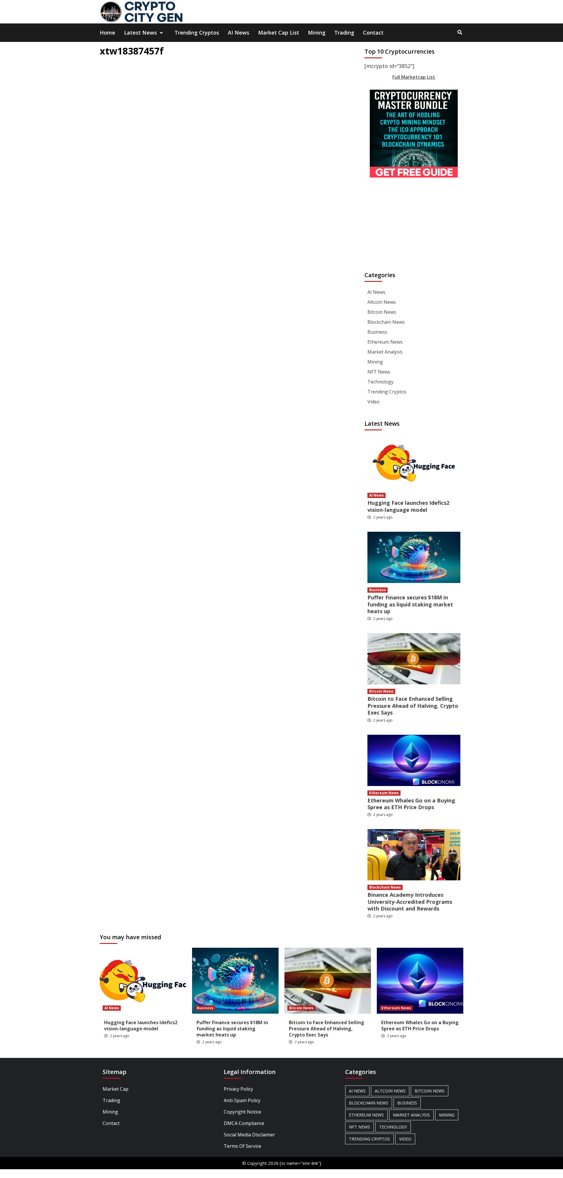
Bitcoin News (381, 312)
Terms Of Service (242, 1146)
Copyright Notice (242, 1112)
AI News (238, 32)
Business (377, 332)
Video (373, 401)
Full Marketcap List (413, 77)
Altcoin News (381, 302)
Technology (380, 382)
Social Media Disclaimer (249, 1134)
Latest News (140, 32)
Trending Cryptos (196, 32)
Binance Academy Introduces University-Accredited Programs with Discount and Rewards (409, 901)
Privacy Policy (238, 1089)
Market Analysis (385, 352)
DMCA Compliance (244, 1123)
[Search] (459, 32)
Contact (373, 32)
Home (107, 32)
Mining (316, 32)
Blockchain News (386, 322)
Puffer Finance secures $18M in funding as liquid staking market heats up (410, 604)
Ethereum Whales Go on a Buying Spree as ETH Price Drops (411, 804)
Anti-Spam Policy (242, 1100)
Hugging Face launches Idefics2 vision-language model (408, 506)
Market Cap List (278, 32)
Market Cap (115, 1089)
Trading (344, 32)
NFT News (378, 372)
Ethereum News (385, 342)
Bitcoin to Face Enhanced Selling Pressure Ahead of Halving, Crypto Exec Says (412, 705)
